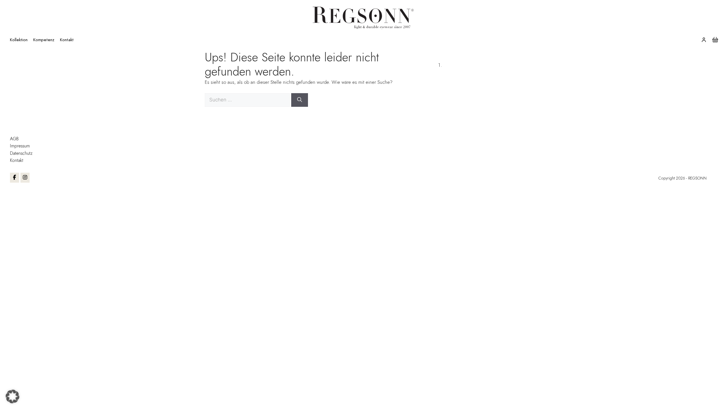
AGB (14, 138)
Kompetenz (43, 40)
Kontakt (67, 40)
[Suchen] (299, 100)
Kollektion (19, 40)
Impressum (20, 146)
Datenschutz (21, 153)
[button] (12, 396)
